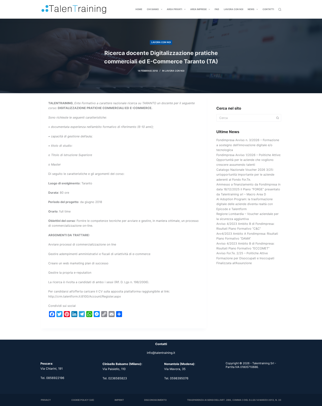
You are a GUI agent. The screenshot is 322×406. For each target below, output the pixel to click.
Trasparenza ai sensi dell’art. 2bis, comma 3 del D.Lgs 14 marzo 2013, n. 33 (234, 400)
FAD (217, 9)
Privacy (46, 400)
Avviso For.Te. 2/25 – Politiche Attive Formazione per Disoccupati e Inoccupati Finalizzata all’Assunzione (245, 258)
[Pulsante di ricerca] (277, 117)
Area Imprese (198, 9)
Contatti (268, 9)
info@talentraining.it (161, 353)
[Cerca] (279, 9)
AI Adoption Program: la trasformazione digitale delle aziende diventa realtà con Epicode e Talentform (244, 204)
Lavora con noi (233, 9)
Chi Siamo (153, 9)
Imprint (119, 400)
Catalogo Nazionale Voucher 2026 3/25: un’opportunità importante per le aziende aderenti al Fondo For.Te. (245, 174)
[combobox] (245, 118)
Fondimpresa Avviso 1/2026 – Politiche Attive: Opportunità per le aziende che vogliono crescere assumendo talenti (248, 160)
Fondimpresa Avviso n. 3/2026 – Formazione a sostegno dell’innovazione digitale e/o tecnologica (247, 145)
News (251, 9)
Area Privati (174, 9)
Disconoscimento (155, 400)
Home (138, 9)
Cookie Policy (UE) (82, 400)
